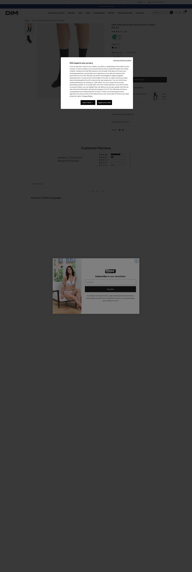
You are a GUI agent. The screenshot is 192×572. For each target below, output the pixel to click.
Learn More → (88, 102)
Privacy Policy (87, 96)
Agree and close (104, 102)
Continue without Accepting (122, 60)
